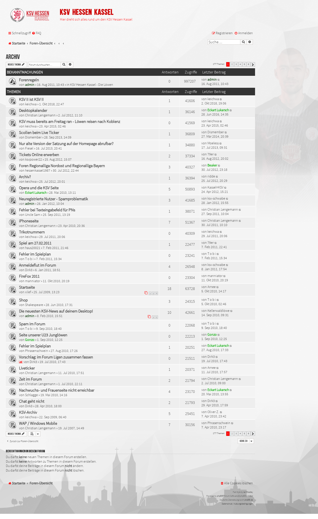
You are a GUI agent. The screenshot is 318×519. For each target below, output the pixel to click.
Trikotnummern (32, 231)
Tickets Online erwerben (39, 154)
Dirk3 (28, 270)
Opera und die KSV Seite (39, 187)
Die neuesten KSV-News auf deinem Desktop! (56, 311)
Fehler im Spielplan (35, 254)
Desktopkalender (33, 110)
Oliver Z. (213, 412)
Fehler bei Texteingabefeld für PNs (47, 209)
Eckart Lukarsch (218, 110)
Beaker (212, 165)
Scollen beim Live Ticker (39, 132)
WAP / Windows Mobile (38, 423)
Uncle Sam (32, 214)
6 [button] (248, 64)
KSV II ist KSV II (31, 99)
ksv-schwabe (216, 198)
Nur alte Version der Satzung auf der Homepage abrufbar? (66, 143)
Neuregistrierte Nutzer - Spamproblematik (53, 198)
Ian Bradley (248, 492)
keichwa (31, 104)
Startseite (27, 287)
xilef (28, 292)
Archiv (13, 57)
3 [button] (236, 64)
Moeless (213, 143)
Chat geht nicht (31, 401)
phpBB (220, 496)
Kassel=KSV (215, 187)
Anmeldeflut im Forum (37, 265)
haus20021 (32, 248)
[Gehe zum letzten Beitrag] (218, 79)
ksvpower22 (33, 159)
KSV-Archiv (28, 412)
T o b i (29, 259)
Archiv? (25, 176)
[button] (253, 64)
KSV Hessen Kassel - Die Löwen (91, 84)
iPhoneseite (29, 220)
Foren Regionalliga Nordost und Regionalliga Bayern (62, 165)
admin (29, 84)
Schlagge (31, 395)
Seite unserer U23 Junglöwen (43, 334)
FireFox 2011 (29, 276)
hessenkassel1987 (37, 170)
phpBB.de (248, 499)
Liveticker (27, 368)
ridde (211, 176)
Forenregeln (29, 79)
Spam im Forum (32, 323)
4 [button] (240, 64)
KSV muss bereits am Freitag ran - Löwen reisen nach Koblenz (69, 121)
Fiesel (29, 148)
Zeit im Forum (30, 379)
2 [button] (232, 64)
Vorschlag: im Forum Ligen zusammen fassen (56, 357)
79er (210, 154)
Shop (23, 300)
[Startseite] (32, 15)
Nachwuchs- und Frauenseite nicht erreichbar (56, 390)
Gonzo (29, 339)
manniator (32, 281)
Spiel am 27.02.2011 (35, 243)
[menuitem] (36, 33)
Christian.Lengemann (40, 115)
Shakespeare (34, 305)
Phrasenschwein (36, 350)
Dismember (33, 137)
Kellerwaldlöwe (218, 310)
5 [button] (244, 64)
